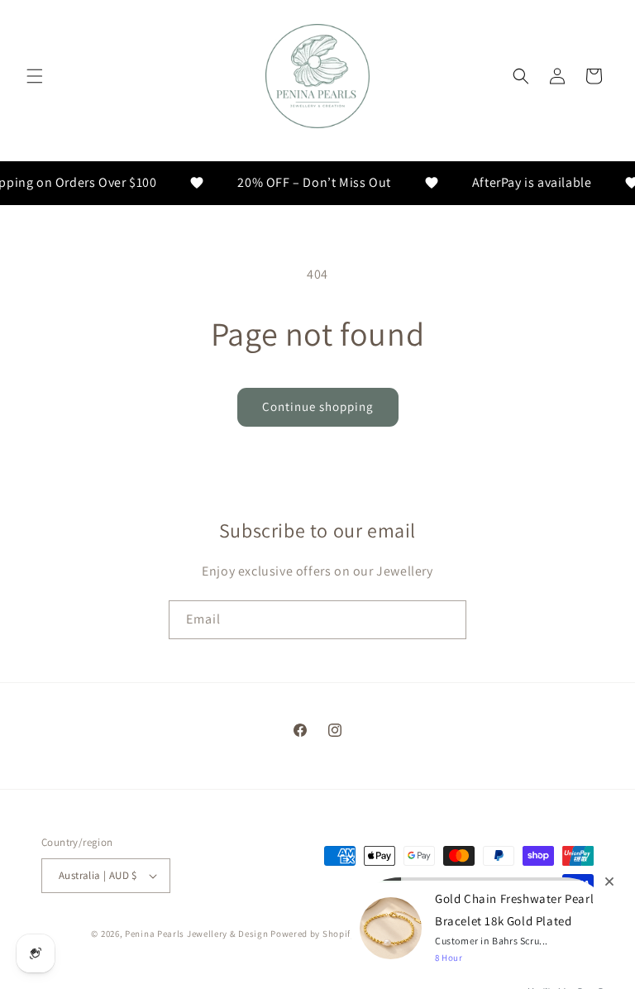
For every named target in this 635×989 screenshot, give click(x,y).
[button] (35, 76)
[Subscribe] (447, 619)
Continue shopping (318, 406)
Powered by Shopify (313, 933)
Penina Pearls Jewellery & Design (196, 933)
